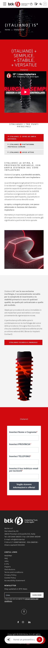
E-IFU (6, 564)
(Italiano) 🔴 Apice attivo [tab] (22, 152)
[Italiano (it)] (45, 4)
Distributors (9, 569)
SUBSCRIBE (37, 595)
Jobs (6, 561)
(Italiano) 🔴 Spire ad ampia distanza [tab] (22, 138)
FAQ (6, 558)
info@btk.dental (18, 539)
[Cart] (31, 4)
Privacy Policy (10, 575)
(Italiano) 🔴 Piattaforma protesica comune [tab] (21, 146)
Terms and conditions (13, 572)
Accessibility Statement (14, 580)
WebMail (8, 556)
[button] (8, 639)
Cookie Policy (10, 578)
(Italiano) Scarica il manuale (23, 342)
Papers (7, 567)
